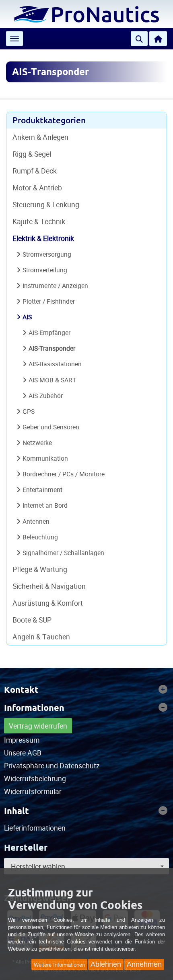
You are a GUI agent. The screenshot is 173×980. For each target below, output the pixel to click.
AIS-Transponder (52, 348)
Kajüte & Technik (38, 221)
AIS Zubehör (46, 395)
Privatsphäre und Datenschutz (52, 765)
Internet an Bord (45, 505)
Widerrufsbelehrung (35, 778)
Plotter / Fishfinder (49, 301)
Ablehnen (106, 964)
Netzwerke (37, 442)
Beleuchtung (40, 537)
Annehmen (144, 964)
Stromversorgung (47, 254)
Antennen (36, 521)
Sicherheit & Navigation (49, 586)
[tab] (86, 689)
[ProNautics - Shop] (86, 13)
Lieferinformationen (35, 828)
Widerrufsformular (33, 791)
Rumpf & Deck (34, 171)
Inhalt (16, 811)
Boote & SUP (31, 620)
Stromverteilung (45, 269)
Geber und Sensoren (51, 427)
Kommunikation (45, 458)
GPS (29, 411)
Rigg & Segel (31, 154)
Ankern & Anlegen (40, 137)
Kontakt (21, 689)
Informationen (34, 708)
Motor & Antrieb (37, 187)
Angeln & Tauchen (41, 636)
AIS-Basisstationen (55, 363)
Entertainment (42, 489)
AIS (27, 316)
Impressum (21, 740)
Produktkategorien (49, 120)
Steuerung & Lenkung (45, 204)
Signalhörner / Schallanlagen (63, 552)
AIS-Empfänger (49, 332)
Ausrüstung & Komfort (47, 603)
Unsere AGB (22, 752)
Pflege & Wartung (39, 569)
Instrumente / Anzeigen (55, 285)
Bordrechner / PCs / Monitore (64, 474)
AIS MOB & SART (52, 380)
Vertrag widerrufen (38, 726)
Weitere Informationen (59, 965)
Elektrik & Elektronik (43, 238)
